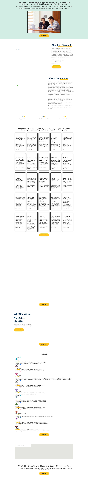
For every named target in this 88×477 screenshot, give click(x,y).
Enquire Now (44, 35)
